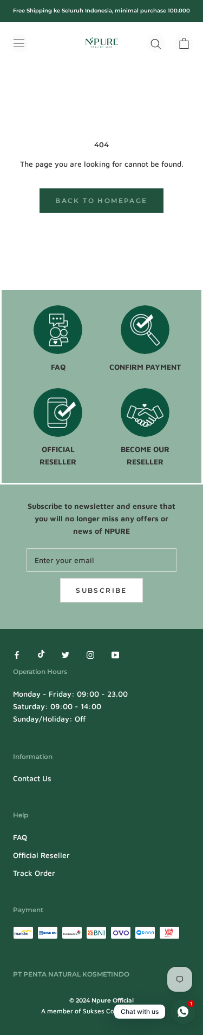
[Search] (156, 43)
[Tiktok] (41, 653)
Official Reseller (41, 855)
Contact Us (32, 778)
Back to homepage (101, 200)
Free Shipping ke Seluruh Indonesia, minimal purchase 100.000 (101, 10)
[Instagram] (90, 653)
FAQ (20, 837)
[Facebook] (17, 653)
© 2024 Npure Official (101, 1000)
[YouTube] (115, 653)
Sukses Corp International (122, 1011)
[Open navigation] (19, 43)
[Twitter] (65, 653)
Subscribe (101, 590)
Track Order (34, 872)
